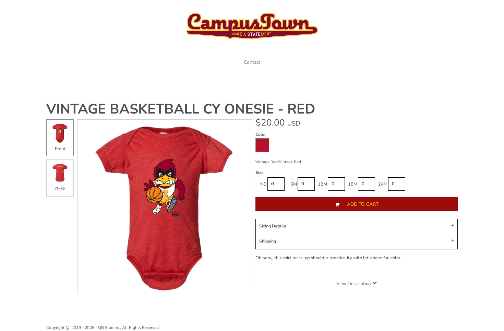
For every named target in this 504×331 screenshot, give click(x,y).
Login (423, 9)
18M (352, 184)
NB (263, 184)
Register (448, 9)
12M (322, 184)
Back (60, 189)
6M (293, 184)
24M (382, 184)
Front (60, 149)
